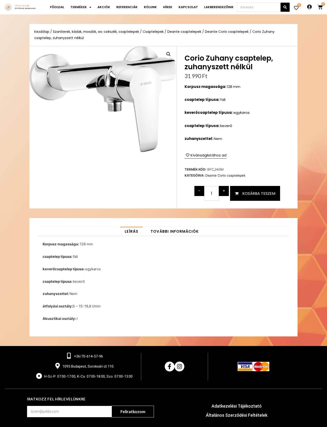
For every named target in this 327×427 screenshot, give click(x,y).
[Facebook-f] (170, 366)
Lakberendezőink (219, 7)
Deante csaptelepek (184, 31)
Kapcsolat (188, 7)
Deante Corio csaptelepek (227, 31)
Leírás (131, 231)
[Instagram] (179, 366)
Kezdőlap (41, 31)
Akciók (103, 7)
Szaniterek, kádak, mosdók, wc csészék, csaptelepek (96, 31)
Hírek (167, 7)
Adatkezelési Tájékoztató (237, 406)
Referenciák (127, 7)
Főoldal (57, 7)
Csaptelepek (153, 31)
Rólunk (150, 7)
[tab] (131, 231)
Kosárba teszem (258, 193)
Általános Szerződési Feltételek (236, 415)
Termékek (78, 7)
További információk (175, 231)
